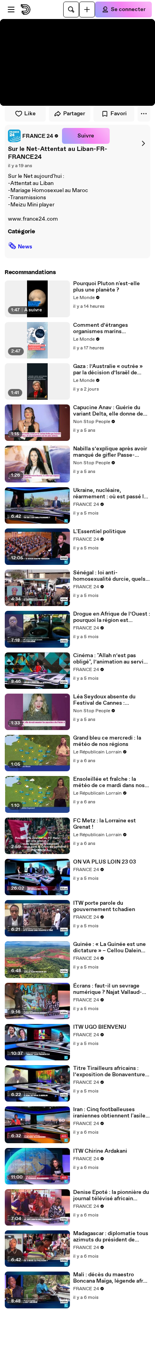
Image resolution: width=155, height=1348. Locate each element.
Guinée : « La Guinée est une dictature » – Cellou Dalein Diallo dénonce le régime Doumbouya (109, 947)
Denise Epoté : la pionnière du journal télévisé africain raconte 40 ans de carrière (111, 1195)
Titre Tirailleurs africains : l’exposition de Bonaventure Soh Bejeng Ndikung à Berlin (109, 1071)
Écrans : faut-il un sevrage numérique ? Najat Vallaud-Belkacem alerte (107, 989)
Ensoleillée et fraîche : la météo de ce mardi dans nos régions (109, 782)
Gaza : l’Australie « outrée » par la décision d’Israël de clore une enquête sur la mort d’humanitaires (110, 369)
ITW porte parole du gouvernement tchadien (104, 906)
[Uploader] (87, 9)
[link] (33, 136)
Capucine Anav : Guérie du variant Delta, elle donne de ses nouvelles (108, 410)
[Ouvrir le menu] (11, 9)
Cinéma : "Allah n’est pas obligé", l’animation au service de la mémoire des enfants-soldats (111, 658)
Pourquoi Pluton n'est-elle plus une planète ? (106, 286)
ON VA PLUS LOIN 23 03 (104, 862)
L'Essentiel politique (99, 531)
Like (30, 113)
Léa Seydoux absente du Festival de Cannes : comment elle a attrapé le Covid (106, 700)
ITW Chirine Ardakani (100, 1151)
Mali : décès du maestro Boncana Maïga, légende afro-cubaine (111, 1278)
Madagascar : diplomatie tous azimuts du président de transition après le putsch (110, 1236)
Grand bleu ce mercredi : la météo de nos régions (107, 741)
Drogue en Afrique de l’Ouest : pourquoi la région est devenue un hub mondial (111, 617)
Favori (118, 113)
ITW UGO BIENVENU (99, 1027)
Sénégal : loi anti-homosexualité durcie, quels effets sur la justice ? (109, 576)
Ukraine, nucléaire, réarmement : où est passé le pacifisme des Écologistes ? (110, 493)
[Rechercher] (71, 9)
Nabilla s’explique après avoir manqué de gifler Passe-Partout (110, 452)
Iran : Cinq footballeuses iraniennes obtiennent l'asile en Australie (109, 1112)
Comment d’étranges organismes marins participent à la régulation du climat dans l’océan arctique (109, 328)
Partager (74, 113)
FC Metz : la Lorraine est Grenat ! (104, 824)
